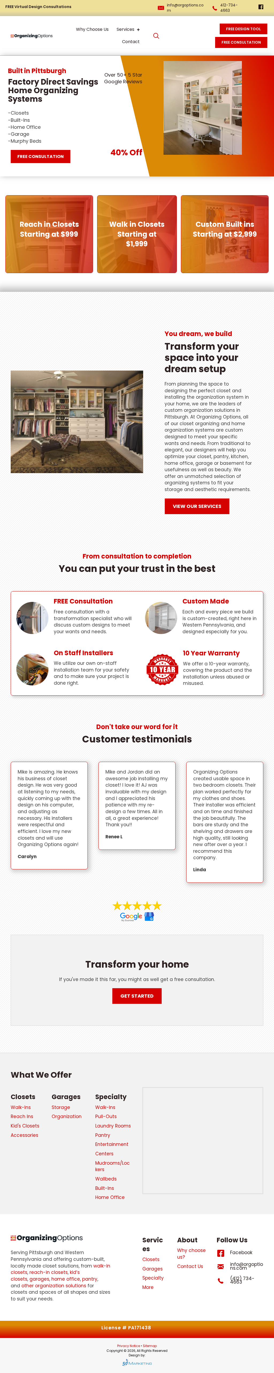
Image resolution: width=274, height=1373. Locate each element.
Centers (104, 1154)
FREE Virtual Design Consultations (38, 6)
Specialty (111, 1096)
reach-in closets (48, 1272)
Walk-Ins (21, 1107)
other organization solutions (53, 1286)
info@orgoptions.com (246, 1266)
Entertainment (111, 1144)
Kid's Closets (25, 1126)
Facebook (241, 1252)
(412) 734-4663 (242, 1280)
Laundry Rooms (113, 1126)
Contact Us (190, 1266)
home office (65, 1279)
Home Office (110, 1197)
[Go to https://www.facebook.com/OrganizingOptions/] (260, 7)
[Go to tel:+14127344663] (223, 1282)
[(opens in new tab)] (137, 911)
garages (39, 1279)
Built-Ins (104, 1188)
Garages (66, 1096)
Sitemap (150, 1346)
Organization (67, 1116)
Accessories (24, 1135)
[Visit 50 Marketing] (137, 1362)
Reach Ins (22, 1116)
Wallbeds (106, 1179)
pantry (89, 1279)
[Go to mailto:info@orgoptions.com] (223, 1268)
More (148, 1287)
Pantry (102, 1135)
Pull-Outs (106, 1116)
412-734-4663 (229, 7)
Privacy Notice (129, 1346)
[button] (156, 36)
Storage (61, 1107)
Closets (23, 1096)
